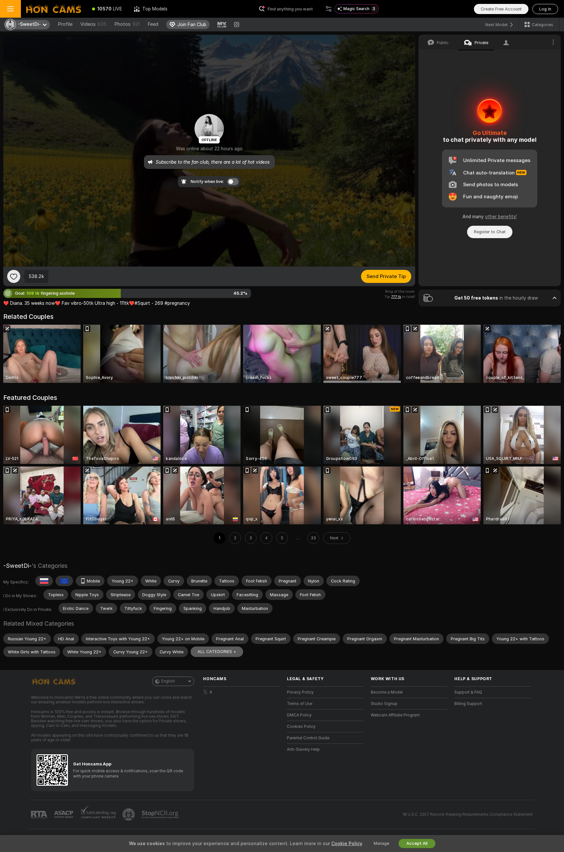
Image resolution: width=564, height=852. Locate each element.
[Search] (328, 8)
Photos (127, 24)
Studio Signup (384, 703)
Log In (545, 9)
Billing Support (468, 703)
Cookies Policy (301, 726)
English (168, 681)
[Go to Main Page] (53, 9)
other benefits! (501, 216)
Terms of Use (299, 703)
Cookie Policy (346, 843)
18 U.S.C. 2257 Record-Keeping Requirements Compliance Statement (467, 814)
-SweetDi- (17, 565)
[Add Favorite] (13, 276)
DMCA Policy (299, 715)
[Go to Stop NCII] (160, 814)
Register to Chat (490, 231)
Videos (93, 24)
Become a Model (387, 692)
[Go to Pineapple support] (129, 814)
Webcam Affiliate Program (395, 715)
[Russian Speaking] (44, 581)
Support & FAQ (468, 692)
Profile (65, 24)
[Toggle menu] (10, 9)
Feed (153, 24)
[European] (64, 581)
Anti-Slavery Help (303, 749)
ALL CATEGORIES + (216, 651)
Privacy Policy (300, 692)
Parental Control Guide (308, 738)
